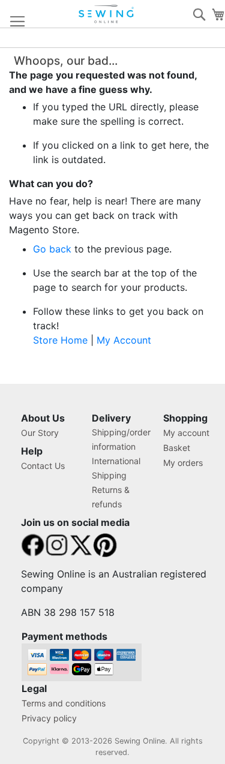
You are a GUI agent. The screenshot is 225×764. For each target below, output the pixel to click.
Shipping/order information (121, 439)
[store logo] (107, 14)
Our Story (40, 433)
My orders (183, 463)
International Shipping (116, 468)
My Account (124, 340)
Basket (176, 448)
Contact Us (43, 466)
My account (186, 433)
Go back (52, 249)
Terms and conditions (64, 703)
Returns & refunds (111, 497)
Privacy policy (49, 718)
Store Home (60, 340)
